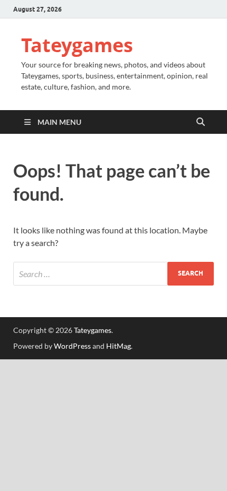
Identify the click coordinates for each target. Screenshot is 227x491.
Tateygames (77, 45)
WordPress (72, 345)
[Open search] (201, 122)
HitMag (118, 345)
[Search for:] (113, 274)
